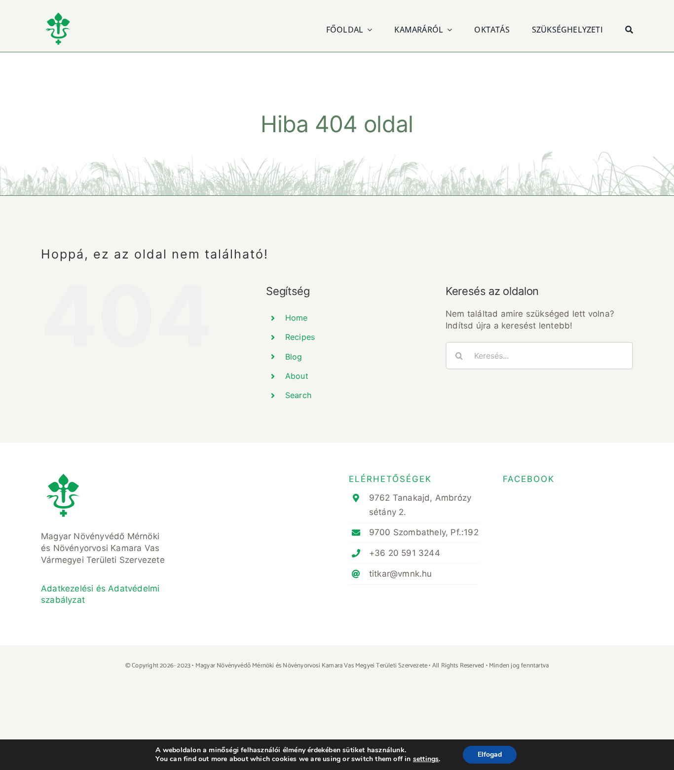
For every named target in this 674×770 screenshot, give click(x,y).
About (296, 376)
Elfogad (490, 754)
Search (298, 395)
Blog (293, 357)
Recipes (300, 337)
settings (426, 759)
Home (296, 318)
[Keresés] (629, 28)
